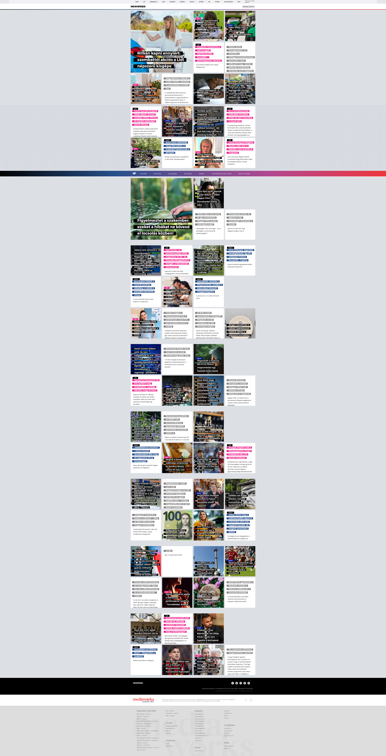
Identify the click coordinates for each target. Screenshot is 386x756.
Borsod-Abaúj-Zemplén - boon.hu (147, 721)
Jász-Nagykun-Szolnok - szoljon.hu (148, 738)
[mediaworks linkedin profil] (251, 700)
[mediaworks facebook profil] (246, 700)
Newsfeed (172, 1)
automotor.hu (199, 716)
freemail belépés (248, 7)
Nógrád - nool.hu (142, 743)
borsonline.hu (199, 750)
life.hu (226, 715)
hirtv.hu (168, 731)
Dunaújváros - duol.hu (144, 726)
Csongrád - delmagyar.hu (145, 723)
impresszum (242, 688)
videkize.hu (198, 738)
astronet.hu (198, 714)
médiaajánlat (249, 688)
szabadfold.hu (170, 728)
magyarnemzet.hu (171, 726)
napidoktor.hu (199, 726)
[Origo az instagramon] (240, 683)
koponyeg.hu (228, 731)
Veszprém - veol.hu (172, 713)
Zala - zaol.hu (170, 715)
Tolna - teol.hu (141, 750)
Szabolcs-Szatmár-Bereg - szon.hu (148, 747)
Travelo (192, 1)
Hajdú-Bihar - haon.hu (144, 733)
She (209, 1)
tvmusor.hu (198, 740)
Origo (137, 1)
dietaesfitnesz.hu (200, 733)
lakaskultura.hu (200, 719)
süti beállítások (234, 688)
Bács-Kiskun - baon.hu (144, 714)
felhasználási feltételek (222, 688)
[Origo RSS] (248, 683)
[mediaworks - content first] (143, 700)
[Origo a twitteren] (236, 683)
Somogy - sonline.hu (143, 745)
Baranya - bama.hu (143, 716)
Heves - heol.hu (142, 735)
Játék (238, 1)
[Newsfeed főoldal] (138, 683)
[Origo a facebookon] (232, 683)
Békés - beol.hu (142, 719)
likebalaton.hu (199, 723)
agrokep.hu (169, 746)
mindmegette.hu (200, 728)
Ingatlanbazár (228, 1)
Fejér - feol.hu (141, 728)
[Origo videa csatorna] (244, 683)
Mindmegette (153, 1)
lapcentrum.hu (228, 735)
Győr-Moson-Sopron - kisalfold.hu (147, 731)
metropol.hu (228, 713)
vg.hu (167, 743)
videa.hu (227, 733)
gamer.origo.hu (200, 721)
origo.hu (168, 733)
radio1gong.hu (228, 746)
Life (144, 1)
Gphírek (201, 1)
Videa (163, 1)
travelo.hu (198, 731)
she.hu (226, 718)
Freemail (182, 1)
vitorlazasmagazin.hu (201, 735)
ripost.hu (227, 711)
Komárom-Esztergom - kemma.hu (147, 740)
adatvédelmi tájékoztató (208, 688)
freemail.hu (227, 728)
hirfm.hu (226, 748)
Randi (218, 1)
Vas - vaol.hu (170, 711)
